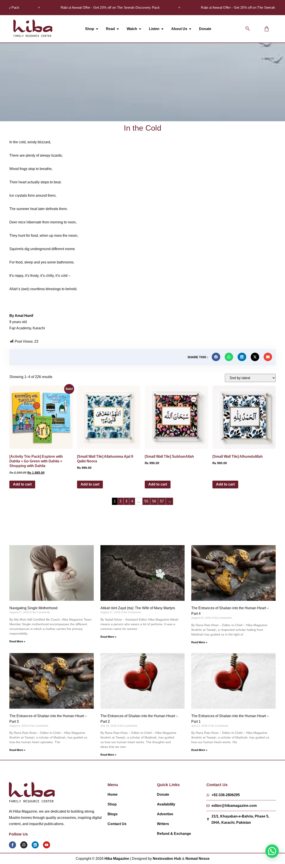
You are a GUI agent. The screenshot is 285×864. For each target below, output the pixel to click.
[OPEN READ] (118, 29)
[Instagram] (23, 844)
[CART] (266, 29)
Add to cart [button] (22, 484)
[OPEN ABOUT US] (190, 29)
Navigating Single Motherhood (33, 608)
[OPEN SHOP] (97, 29)
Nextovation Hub (167, 858)
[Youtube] (46, 844)
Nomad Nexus (197, 858)
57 (162, 501)
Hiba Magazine (116, 858)
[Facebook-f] (12, 844)
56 (154, 501)
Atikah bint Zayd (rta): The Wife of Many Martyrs (137, 608)
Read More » (17, 641)
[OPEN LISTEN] (162, 29)
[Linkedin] (35, 844)
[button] (247, 28)
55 (146, 501)
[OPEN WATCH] (140, 29)
